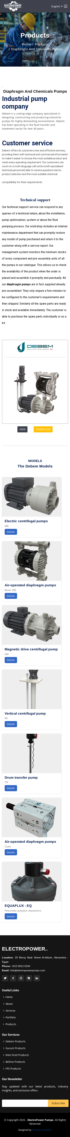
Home (26, 44)
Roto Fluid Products (17, 1055)
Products (41, 44)
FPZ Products (13, 1068)
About (9, 1004)
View (22, 429)
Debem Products (15, 1041)
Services (10, 1010)
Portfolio (11, 1017)
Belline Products (15, 1062)
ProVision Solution (42, 1129)
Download (43, 429)
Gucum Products (15, 1048)
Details (11, 532)
